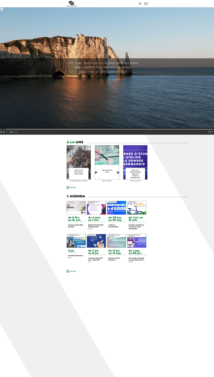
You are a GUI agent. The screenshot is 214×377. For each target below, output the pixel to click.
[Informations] (210, 132)
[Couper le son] (4, 132)
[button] (140, 4)
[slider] (0, 129)
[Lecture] (1, 132)
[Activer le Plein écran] (213, 132)
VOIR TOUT (73, 187)
